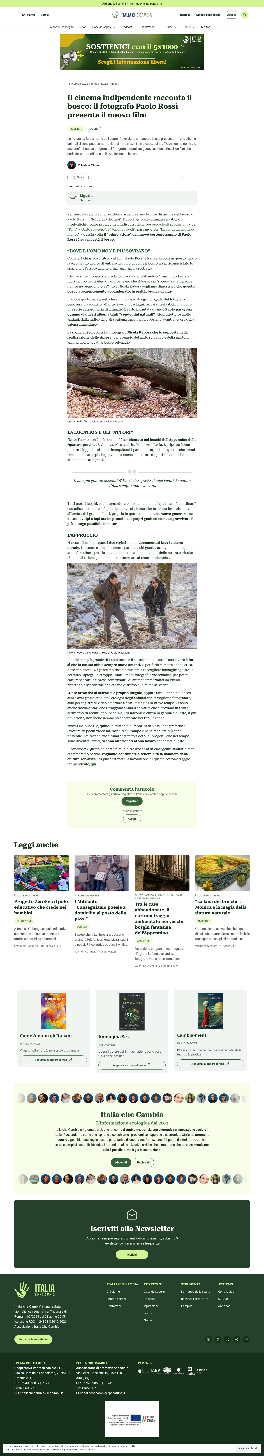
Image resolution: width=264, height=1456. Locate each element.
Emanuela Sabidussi (26, 945)
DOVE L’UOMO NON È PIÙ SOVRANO (108, 251)
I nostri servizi (116, 1299)
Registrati (132, 801)
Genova (85, 200)
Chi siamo (113, 1292)
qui (93, 764)
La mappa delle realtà (195, 1292)
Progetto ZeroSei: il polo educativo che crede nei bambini (41, 907)
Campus (186, 1306)
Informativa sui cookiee (83, 1449)
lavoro (94, 128)
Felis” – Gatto (87, 229)
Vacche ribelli (123, 229)
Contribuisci (226, 1292)
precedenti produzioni (170, 224)
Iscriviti (132, 1254)
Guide (148, 1320)
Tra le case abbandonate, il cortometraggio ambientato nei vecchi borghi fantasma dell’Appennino (159, 918)
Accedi (231, 15)
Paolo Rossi (76, 219)
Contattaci (114, 1306)
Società (82, 926)
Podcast (149, 1299)
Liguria (86, 195)
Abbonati (121, 1162)
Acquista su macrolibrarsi (51, 1060)
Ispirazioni (151, 1306)
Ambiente (76, 128)
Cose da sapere (154, 1292)
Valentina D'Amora (86, 951)
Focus (148, 1313)
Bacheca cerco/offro (195, 1299)
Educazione (24, 921)
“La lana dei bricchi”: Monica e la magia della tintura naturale (220, 907)
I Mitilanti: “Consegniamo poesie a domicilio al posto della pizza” (100, 910)
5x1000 (223, 1299)
